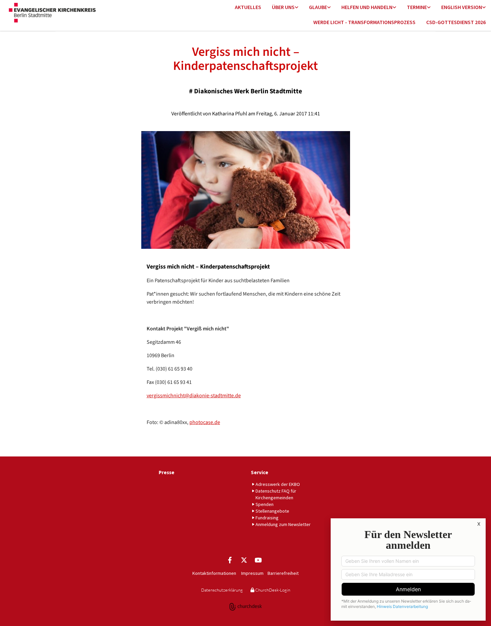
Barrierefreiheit (283, 573)
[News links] (484, 7)
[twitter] (244, 560)
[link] (285, 7)
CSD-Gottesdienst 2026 (456, 22)
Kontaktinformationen (214, 573)
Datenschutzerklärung (222, 590)
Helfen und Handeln (366, 7)
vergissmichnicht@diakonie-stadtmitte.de (194, 395)
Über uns (283, 7)
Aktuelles (248, 7)
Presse (166, 472)
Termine (417, 7)
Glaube (318, 7)
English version (461, 7)
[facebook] (230, 560)
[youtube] (258, 560)
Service (259, 472)
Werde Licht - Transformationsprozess (364, 22)
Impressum (252, 573)
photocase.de (204, 422)
